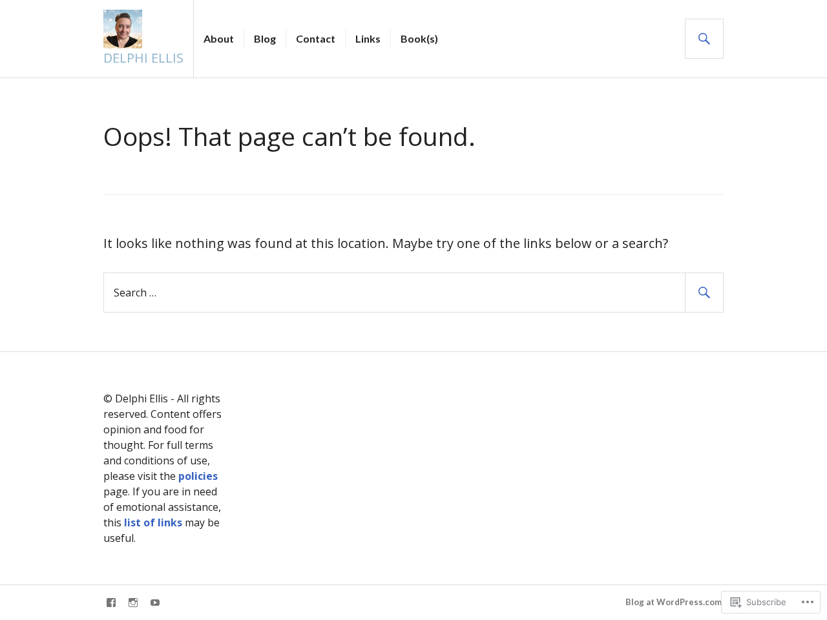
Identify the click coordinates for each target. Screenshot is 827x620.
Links (368, 38)
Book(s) (419, 38)
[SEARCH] (704, 39)
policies (198, 476)
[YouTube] (155, 602)
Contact (315, 38)
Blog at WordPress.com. (674, 602)
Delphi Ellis (143, 58)
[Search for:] (413, 291)
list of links (154, 522)
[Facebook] (111, 602)
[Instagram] (133, 602)
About (219, 38)
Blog (265, 38)
